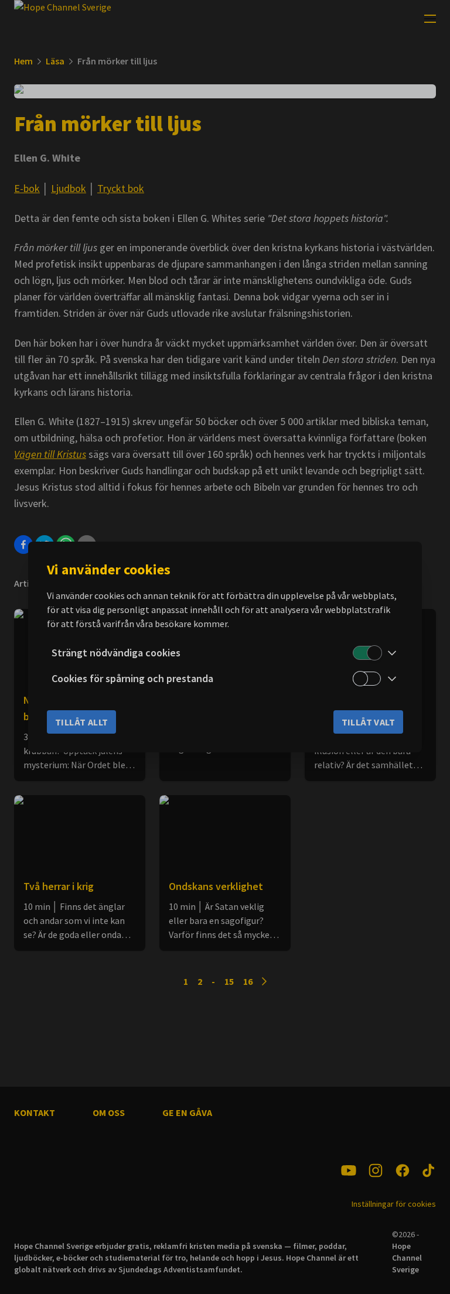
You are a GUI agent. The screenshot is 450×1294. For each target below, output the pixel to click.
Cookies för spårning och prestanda (132, 678)
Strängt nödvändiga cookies (116, 652)
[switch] (367, 653)
